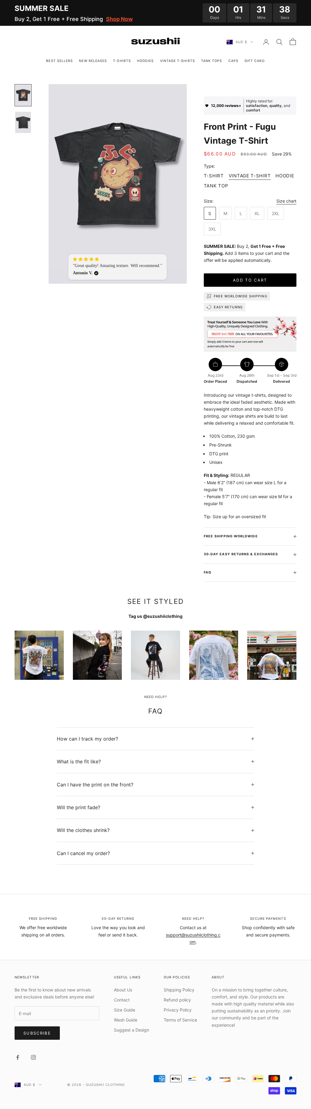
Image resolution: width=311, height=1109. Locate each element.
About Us (123, 989)
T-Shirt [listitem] (214, 176)
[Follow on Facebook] (18, 1057)
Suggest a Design (131, 1029)
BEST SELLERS (59, 61)
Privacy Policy (178, 1009)
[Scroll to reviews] (250, 87)
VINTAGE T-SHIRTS (177, 61)
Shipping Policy (179, 989)
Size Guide (124, 1009)
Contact (122, 999)
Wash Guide (125, 1019)
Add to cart (250, 280)
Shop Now (119, 19)
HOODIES (145, 61)
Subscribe (37, 1033)
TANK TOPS (211, 61)
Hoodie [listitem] (284, 176)
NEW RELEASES (93, 61)
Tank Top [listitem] (216, 186)
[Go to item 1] (23, 95)
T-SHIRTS (122, 61)
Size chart (286, 201)
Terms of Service (180, 1019)
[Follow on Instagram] (33, 1057)
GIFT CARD (254, 61)
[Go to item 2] (23, 122)
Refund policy (177, 999)
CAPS (233, 61)
